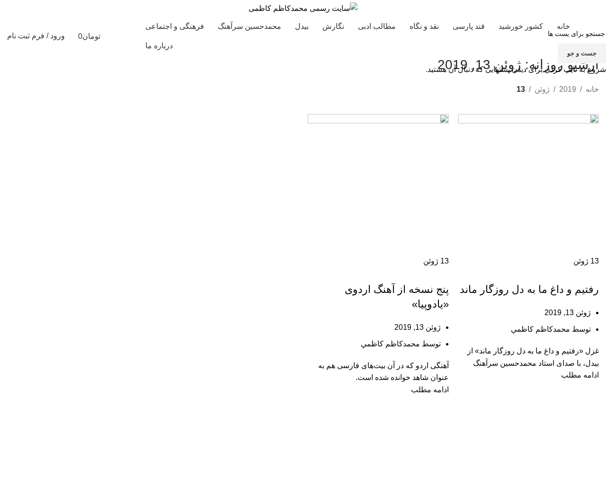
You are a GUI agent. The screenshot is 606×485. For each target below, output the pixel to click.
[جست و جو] (127, 35)
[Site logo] (303, 8)
